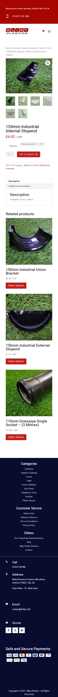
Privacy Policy (29, 525)
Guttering (16, 48)
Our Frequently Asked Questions (29, 538)
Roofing (28, 496)
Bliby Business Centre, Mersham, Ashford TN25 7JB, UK (27, 9)
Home (8, 48)
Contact (28, 550)
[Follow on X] (15, 630)
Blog (29, 542)
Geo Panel (29, 488)
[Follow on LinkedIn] (22, 630)
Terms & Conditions (29, 521)
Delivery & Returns (29, 517)
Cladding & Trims (29, 492)
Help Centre (29, 513)
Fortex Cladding (29, 485)
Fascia (29, 477)
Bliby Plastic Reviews (29, 546)
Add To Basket (27, 154)
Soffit (29, 481)
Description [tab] (14, 181)
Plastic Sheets (29, 500)
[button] (47, 62)
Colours (13, 146)
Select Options (16, 285)
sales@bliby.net (21, 609)
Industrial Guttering (29, 48)
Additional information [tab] (19, 186)
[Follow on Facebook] (8, 630)
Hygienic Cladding (29, 473)
